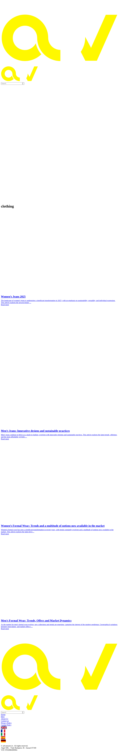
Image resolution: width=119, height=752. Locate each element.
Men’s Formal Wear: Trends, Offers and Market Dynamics (36, 620)
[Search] (23, 83)
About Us (4, 719)
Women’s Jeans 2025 (13, 296)
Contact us (5, 721)
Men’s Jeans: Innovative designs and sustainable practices (35, 430)
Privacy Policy (6, 723)
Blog (3, 717)
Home (3, 715)
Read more (5, 305)
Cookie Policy (6, 725)
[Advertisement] (59, 328)
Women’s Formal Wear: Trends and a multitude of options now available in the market (53, 525)
